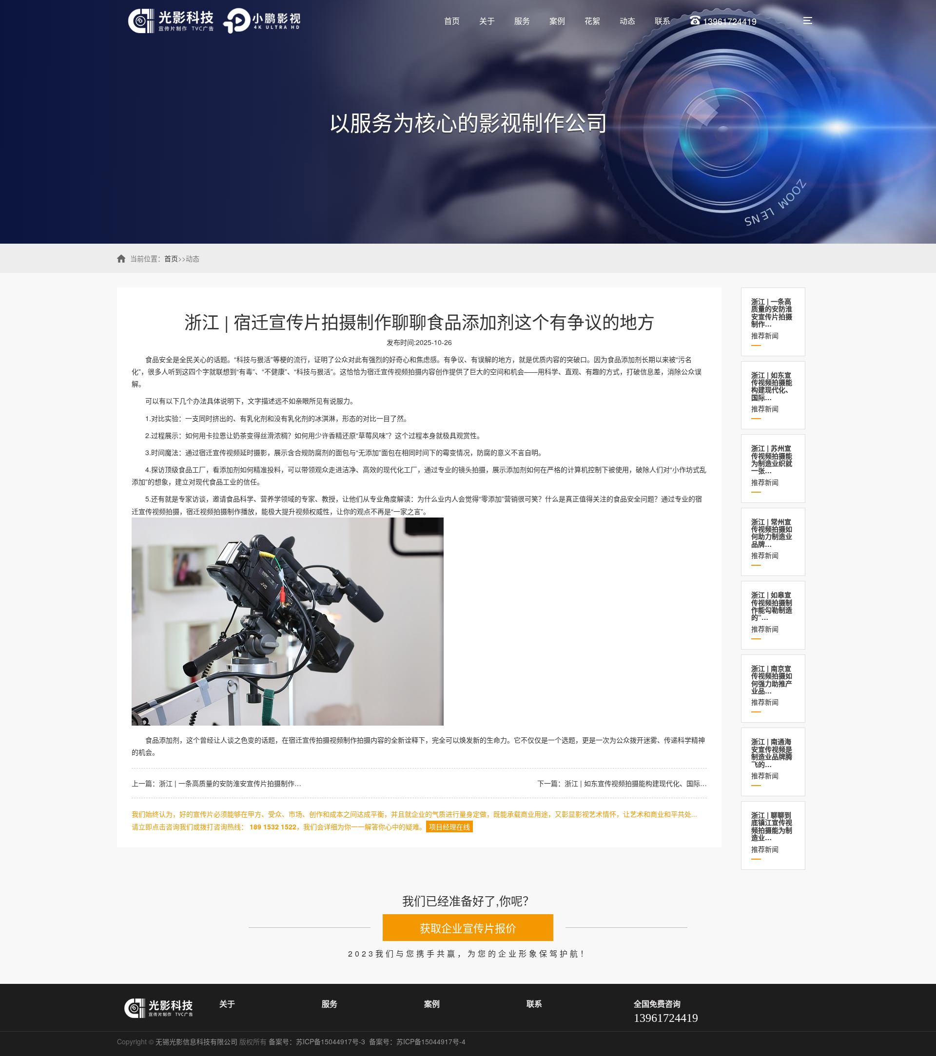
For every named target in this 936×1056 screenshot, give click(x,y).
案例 (557, 20)
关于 (487, 20)
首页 (452, 20)
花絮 (592, 20)
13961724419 (729, 21)
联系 (662, 20)
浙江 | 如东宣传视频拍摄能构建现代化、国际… (636, 783)
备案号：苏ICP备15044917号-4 (418, 1041)
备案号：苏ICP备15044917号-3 (318, 1041)
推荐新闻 (771, 318)
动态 (627, 20)
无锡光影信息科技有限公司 (196, 1041)
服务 (522, 20)
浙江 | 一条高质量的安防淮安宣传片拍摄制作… (230, 783)
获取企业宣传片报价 (468, 927)
